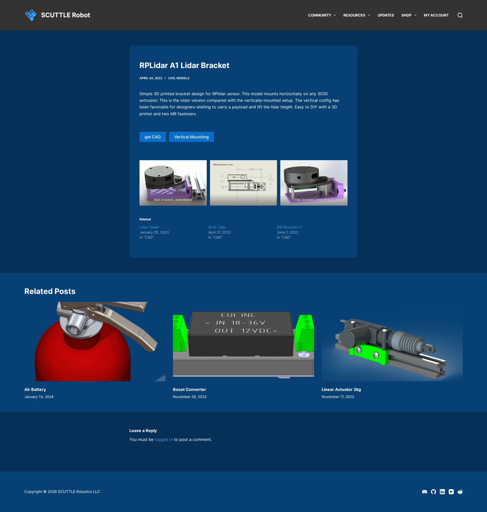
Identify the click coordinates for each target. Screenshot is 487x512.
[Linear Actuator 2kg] (392, 341)
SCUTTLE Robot (65, 15)
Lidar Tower (149, 227)
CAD (171, 78)
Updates (386, 15)
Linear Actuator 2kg (341, 389)
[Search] (460, 15)
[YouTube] (451, 491)
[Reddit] (460, 491)
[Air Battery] (94, 341)
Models (183, 78)
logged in (164, 439)
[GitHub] (433, 491)
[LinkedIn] (442, 491)
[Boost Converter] (243, 341)
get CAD (153, 136)
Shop (406, 15)
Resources (354, 15)
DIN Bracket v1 (289, 227)
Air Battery (35, 389)
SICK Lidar (217, 227)
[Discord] (424, 491)
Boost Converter (189, 389)
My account (436, 15)
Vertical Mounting (191, 136)
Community (319, 15)
